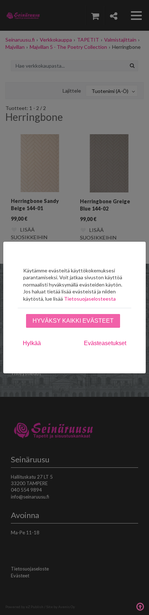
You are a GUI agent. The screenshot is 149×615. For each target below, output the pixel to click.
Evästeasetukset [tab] (105, 343)
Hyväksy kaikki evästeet (73, 321)
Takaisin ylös (140, 606)
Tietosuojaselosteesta (90, 299)
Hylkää (32, 343)
